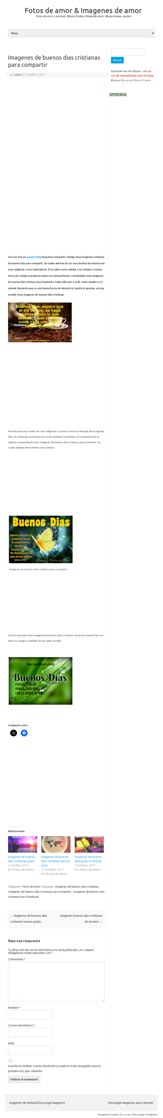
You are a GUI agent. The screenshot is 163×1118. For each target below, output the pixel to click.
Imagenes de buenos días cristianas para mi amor (55, 861)
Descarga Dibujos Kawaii (136, 80)
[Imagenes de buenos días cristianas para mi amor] (55, 844)
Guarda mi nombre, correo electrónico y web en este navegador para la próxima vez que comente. (54, 1068)
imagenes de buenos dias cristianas (77, 886)
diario (18, 74)
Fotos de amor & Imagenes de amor (83, 10)
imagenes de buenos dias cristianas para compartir (39, 891)
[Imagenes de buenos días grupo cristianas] (89, 844)
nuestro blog (34, 257)
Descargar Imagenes (144, 1114)
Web (11, 1043)
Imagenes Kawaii (108, 1114)
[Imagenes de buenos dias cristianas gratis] (22, 844)
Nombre (14, 1007)
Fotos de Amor (31, 886)
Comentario (16, 959)
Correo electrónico (21, 1025)
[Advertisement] (56, 121)
